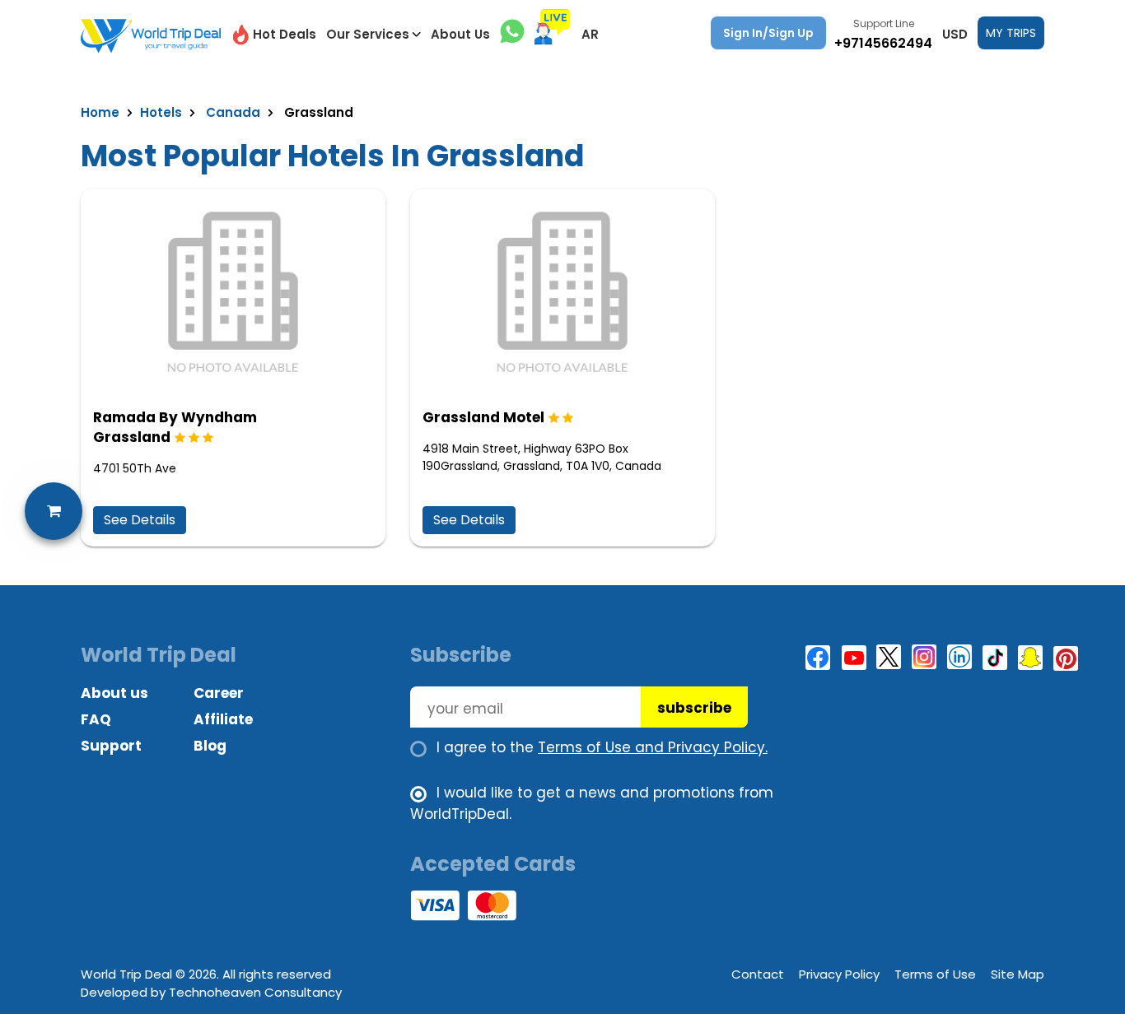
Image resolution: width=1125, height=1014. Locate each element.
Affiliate (223, 719)
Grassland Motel (483, 417)
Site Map (1017, 974)
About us (114, 693)
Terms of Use (935, 974)
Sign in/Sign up (768, 33)
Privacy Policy (839, 974)
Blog (210, 746)
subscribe (694, 708)
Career (219, 693)
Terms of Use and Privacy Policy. (653, 747)
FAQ (96, 719)
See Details (139, 519)
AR (590, 34)
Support (111, 746)
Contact (757, 974)
